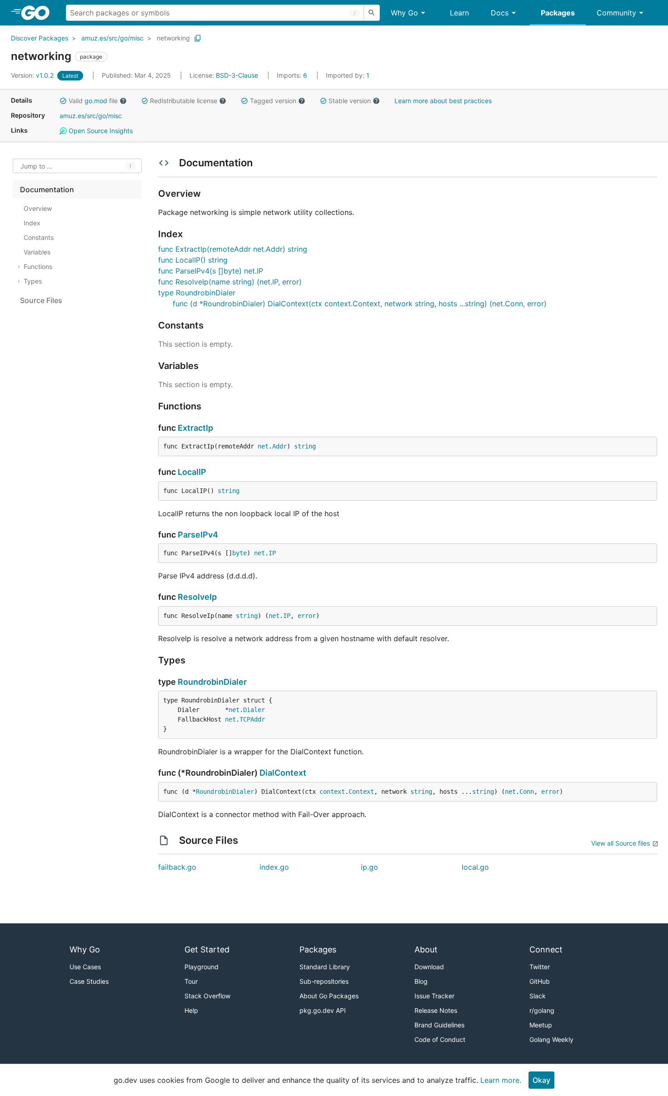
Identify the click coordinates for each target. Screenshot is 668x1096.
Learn (459, 12)
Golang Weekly (551, 1039)
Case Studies (89, 981)
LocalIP (192, 472)
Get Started (206, 949)
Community (616, 12)
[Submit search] (372, 13)
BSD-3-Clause (237, 75)
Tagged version (273, 101)
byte (239, 553)
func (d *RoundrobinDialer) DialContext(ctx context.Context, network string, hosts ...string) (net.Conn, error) (360, 303)
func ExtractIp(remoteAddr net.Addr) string (232, 249)
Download (429, 967)
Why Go (404, 12)
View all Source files (620, 843)
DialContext (282, 772)
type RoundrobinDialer (196, 292)
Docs (499, 12)
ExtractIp (195, 428)
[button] (63, 101)
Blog (421, 981)
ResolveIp (197, 597)
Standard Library (324, 967)
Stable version (350, 101)
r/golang (541, 1010)
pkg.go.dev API (322, 1010)
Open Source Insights (100, 131)
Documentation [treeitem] (47, 189)
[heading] (38, 12)
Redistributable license (183, 101)
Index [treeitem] (32, 223)
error (307, 615)
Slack (537, 996)
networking (173, 38)
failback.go (177, 867)
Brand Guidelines (439, 1025)
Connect (546, 949)
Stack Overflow (207, 996)
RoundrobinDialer (212, 682)
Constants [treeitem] (39, 237)
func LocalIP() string (193, 259)
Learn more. (500, 1080)
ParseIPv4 (198, 534)
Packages (558, 12)
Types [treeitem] (33, 281)
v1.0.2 (33, 75)
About (426, 949)
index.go (274, 867)
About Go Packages (329, 996)
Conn (526, 791)
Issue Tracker (434, 996)
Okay (541, 1080)
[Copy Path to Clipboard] (198, 38)
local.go (475, 867)
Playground (201, 967)
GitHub (539, 981)
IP (272, 553)
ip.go (369, 867)
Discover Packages (39, 38)
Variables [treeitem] (37, 252)
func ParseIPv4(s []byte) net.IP (210, 270)
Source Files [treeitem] (41, 300)
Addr (279, 446)
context (332, 791)
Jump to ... (36, 166)
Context (361, 791)
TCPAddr (252, 719)
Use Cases (85, 967)
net (263, 446)
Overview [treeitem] (38, 208)
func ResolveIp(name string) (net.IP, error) (230, 281)
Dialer (254, 709)
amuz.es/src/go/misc (112, 38)
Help (191, 1010)
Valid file (93, 101)
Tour (191, 981)
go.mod (96, 101)
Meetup (540, 1025)
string (305, 446)
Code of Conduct (439, 1039)
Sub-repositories (324, 981)
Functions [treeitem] (38, 266)
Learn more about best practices (443, 101)
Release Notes (435, 1010)
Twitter (539, 967)
